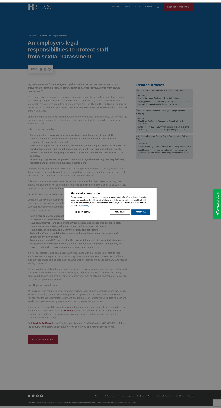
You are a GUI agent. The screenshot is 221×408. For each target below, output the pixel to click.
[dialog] (110, 204)
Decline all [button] (120, 212)
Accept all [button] (141, 212)
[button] (83, 212)
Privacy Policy (83, 206)
